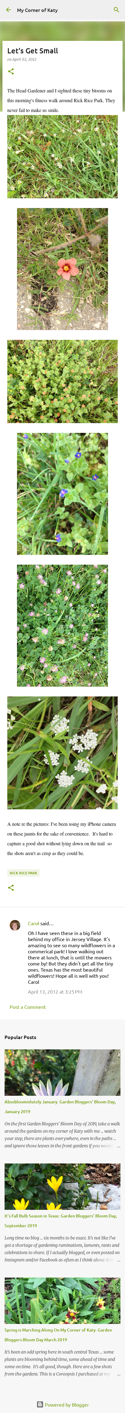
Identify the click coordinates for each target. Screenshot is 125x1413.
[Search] (116, 9)
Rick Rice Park (23, 872)
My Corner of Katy (37, 9)
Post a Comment (28, 1007)
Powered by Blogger (66, 1404)
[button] (11, 72)
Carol (33, 923)
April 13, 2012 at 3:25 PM (55, 991)
